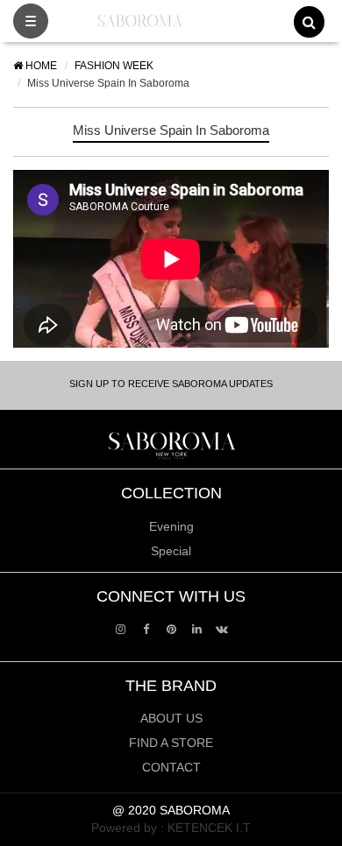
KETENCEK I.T (209, 828)
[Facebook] (146, 628)
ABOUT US (171, 718)
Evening (171, 526)
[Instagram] (121, 628)
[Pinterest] (171, 628)
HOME (40, 66)
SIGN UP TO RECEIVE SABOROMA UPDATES (171, 383)
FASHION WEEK (114, 66)
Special (171, 551)
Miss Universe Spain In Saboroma (171, 130)
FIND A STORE (171, 743)
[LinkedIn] (197, 628)
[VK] (222, 628)
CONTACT (171, 767)
